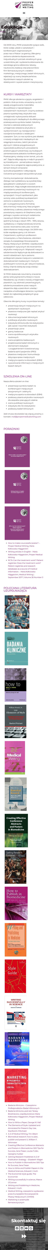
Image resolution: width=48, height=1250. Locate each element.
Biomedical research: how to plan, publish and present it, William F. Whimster (23, 1139)
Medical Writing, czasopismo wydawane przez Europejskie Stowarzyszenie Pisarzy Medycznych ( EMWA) (26, 1194)
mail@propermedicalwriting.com (26, 417)
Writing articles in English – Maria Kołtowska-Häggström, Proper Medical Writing (25, 554)
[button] (24, 13)
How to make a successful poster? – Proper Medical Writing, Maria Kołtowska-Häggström (24, 546)
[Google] (31, 1228)
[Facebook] (17, 1228)
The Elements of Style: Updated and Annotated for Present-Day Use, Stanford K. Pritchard (24, 1128)
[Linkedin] (22, 1228)
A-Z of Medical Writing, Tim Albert (23, 1134)
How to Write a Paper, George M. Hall (24, 1122)
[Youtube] (26, 1228)
